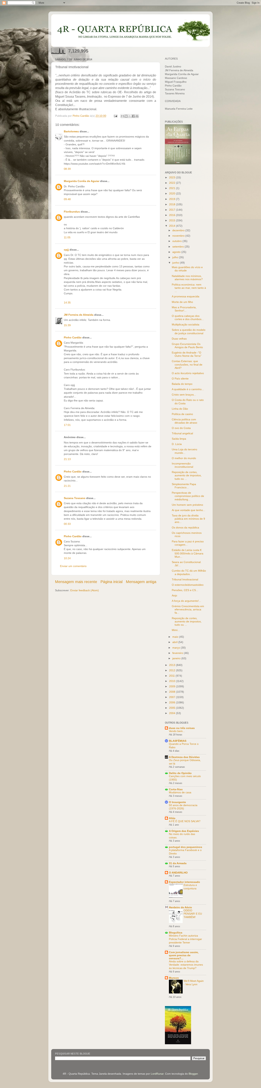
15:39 (67, 325)
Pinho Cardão (73, 337)
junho (176, 262)
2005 (172, 707)
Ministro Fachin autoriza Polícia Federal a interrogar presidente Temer (185, 939)
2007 (172, 697)
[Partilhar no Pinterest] (137, 116)
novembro (178, 235)
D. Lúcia (177, 444)
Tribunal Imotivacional (185, 579)
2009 (172, 686)
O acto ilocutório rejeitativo (188, 373)
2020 (172, 193)
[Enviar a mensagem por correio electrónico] (115, 115)
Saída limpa (179, 438)
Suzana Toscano (74, 498)
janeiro (176, 658)
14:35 (67, 302)
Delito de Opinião (180, 773)
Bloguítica (175, 932)
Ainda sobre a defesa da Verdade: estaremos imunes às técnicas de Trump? (186, 965)
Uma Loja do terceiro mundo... (184, 451)
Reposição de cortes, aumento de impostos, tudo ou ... (187, 475)
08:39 (67, 168)
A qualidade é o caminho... (188, 389)
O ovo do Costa (181, 428)
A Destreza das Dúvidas (184, 757)
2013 (172, 665)
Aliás (172, 818)
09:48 (67, 199)
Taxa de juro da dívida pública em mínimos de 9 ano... (188, 519)
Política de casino (182, 414)
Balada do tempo (182, 383)
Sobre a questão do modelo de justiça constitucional (188, 331)
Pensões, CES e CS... (185, 590)
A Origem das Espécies (184, 830)
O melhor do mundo (184, 458)
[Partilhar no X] (130, 116)
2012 (172, 670)
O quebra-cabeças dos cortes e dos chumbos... (188, 317)
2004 (172, 713)
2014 (172, 225)
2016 (172, 215)
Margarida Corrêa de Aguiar (81, 181)
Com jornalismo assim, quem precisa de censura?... (184, 955)
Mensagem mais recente (76, 582)
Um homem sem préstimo (187, 504)
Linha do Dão (180, 408)
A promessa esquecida (185, 296)
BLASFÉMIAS (177, 740)
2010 (172, 681)
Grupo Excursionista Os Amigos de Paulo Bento (187, 345)
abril (175, 642)
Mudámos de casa (180, 792)
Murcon (174, 977)
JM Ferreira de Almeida (78, 314)
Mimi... (176, 630)
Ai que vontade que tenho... (188, 510)
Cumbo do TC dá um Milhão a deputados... (189, 572)
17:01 (67, 424)
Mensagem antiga (141, 582)
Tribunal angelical (182, 433)
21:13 (67, 459)
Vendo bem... (177, 731)
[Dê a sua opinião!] (126, 116)
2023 (172, 177)
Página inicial (111, 582)
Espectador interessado (184, 881)
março (176, 647)
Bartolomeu (71, 131)
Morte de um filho (182, 301)
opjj (66, 249)
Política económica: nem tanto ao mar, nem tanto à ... (189, 288)
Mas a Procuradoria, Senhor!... (184, 309)
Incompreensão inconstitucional (182, 465)
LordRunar (157, 1073)
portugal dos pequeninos (185, 847)
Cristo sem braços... (184, 394)
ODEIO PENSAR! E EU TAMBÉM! (193, 914)
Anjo (174, 595)
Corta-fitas (176, 789)
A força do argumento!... (186, 600)
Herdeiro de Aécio (180, 907)
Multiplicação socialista (185, 324)
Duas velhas (179, 338)
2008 (172, 691)
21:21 (67, 485)
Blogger (193, 1073)
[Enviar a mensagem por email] (122, 116)
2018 (172, 204)
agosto (176, 251)
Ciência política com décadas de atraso (184, 421)
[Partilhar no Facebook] (133, 116)
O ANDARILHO (178, 872)
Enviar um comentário (73, 566)
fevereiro (178, 652)
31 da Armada (177, 863)
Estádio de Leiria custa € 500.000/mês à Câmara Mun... (187, 553)
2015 (172, 220)
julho (175, 257)
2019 (172, 199)
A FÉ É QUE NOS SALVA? (184, 821)
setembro (178, 246)
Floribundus (72, 211)
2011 (172, 675)
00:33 (67, 523)
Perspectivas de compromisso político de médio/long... (188, 496)
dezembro (178, 230)
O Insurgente (177, 802)
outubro (177, 241)
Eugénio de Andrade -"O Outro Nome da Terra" (186, 354)
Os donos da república (185, 527)
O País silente (180, 378)
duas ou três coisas (182, 728)
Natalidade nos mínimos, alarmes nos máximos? (187, 277)
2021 (172, 188)
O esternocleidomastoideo (187, 584)
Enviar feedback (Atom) (84, 590)
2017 (172, 209)
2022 (172, 182)
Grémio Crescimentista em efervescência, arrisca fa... (188, 609)
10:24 (67, 558)
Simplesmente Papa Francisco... (184, 486)
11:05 (67, 237)
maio (175, 636)
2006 (172, 702)
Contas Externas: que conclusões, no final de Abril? (187, 364)
